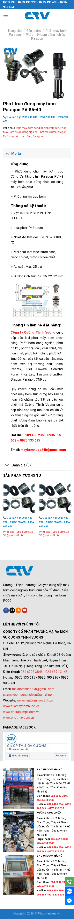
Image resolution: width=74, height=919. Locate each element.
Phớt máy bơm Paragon (52, 131)
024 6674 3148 (56, 672)
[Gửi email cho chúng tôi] (12, 610)
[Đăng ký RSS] (18, 610)
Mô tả (16, 153)
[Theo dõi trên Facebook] (6, 610)
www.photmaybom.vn (18, 718)
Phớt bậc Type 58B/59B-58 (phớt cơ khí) (54, 533)
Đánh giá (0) (21, 465)
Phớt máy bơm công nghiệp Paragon (37, 127)
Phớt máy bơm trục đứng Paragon (23, 136)
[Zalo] (69, 891)
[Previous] (3, 513)
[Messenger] (69, 900)
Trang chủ (14, 31)
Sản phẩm (34, 31)
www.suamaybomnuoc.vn (21, 706)
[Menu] (5, 17)
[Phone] (69, 881)
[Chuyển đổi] (7, 153)
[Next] (71, 513)
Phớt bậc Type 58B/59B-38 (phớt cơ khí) (18, 533)
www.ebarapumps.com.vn (21, 712)
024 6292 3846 (32, 672)
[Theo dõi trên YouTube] (24, 610)
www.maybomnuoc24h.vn (34, 700)
